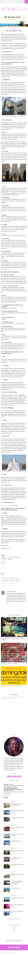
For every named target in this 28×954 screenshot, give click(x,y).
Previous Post (6, 609)
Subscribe (6, 797)
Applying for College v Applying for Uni (17, 875)
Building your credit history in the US (17, 851)
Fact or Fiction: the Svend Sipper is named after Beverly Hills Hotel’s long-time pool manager (13, 638)
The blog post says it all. (6, 505)
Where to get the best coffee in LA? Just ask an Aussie (17, 804)
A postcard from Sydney (15, 888)
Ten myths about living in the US (17, 864)
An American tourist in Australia (17, 897)
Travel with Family (15, 580)
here (8, 45)
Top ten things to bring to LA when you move (16, 858)
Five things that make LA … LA (17, 841)
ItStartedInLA (12, 583)
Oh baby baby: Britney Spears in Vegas (17, 905)
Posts (11, 28)
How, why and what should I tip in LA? (17, 811)
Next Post (23, 609)
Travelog (15, 28)
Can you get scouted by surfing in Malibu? (17, 835)
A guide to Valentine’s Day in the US (17, 828)
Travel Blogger (5, 580)
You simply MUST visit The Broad (17, 817)
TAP (4, 931)
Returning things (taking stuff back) (11, 685)
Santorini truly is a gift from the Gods (17, 912)
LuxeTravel (11, 578)
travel (16, 578)
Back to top (23, 952)
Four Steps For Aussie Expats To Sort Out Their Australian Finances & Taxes (17, 882)
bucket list (4, 578)
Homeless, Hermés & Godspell (9, 663)
